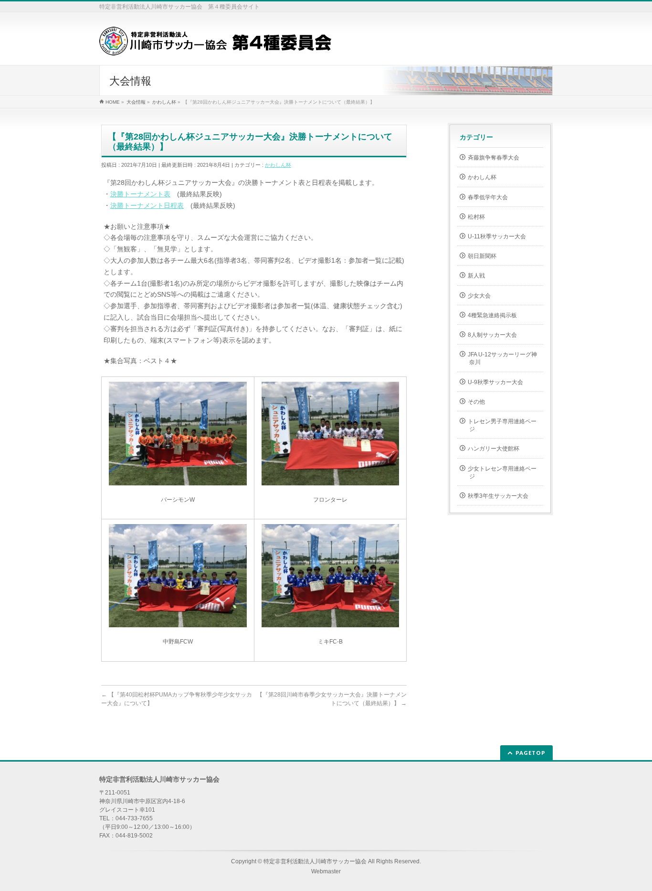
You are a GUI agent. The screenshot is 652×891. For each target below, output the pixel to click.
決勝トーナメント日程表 (147, 205)
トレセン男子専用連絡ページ (502, 425)
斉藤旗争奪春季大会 (493, 157)
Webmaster (326, 871)
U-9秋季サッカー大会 (495, 382)
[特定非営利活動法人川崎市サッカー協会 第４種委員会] (215, 44)
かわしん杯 (278, 165)
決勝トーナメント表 (140, 194)
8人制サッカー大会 (492, 335)
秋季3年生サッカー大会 (498, 496)
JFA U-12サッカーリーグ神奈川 (502, 358)
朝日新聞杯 (482, 256)
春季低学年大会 (488, 197)
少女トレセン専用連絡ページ (502, 472)
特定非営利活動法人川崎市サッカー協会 (315, 861)
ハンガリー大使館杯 (493, 448)
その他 (476, 401)
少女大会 (479, 295)
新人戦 (476, 275)
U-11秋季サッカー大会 (497, 236)
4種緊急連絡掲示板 (492, 315)
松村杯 (476, 217)
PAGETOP (530, 753)
